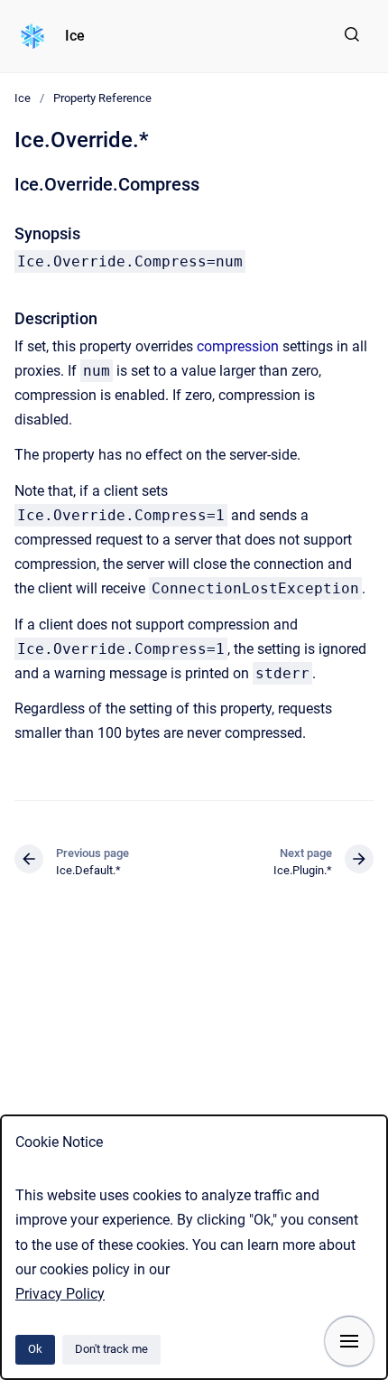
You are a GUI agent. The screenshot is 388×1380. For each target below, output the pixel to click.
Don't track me (111, 1349)
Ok (35, 1349)
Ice (75, 35)
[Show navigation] (349, 1341)
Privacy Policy (60, 1293)
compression (238, 346)
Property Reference (102, 98)
